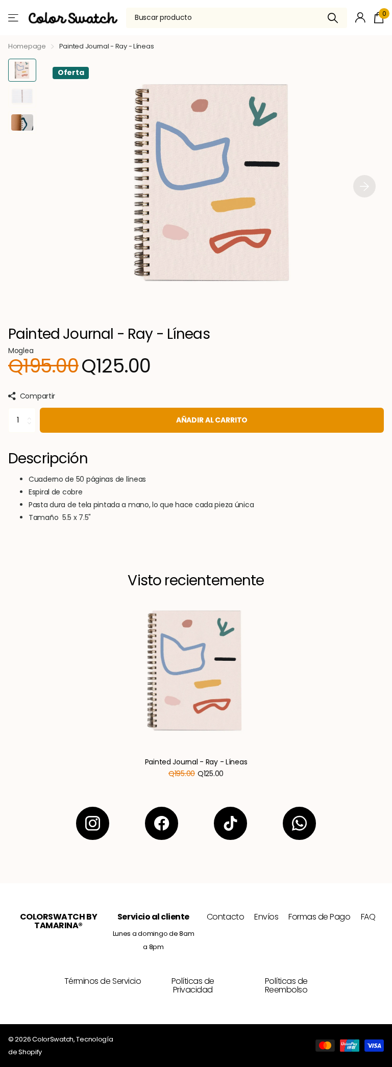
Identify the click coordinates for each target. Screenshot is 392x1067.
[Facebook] (161, 823)
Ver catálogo (14, 17)
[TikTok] (230, 823)
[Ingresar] (360, 17)
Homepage (27, 46)
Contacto (225, 917)
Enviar (333, 18)
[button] (364, 186)
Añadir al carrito (212, 420)
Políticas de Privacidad (193, 985)
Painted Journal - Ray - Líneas (196, 762)
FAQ (368, 917)
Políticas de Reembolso (286, 985)
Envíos (266, 917)
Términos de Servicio (102, 981)
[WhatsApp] (299, 823)
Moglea (20, 350)
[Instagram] (92, 823)
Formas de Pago (319, 917)
